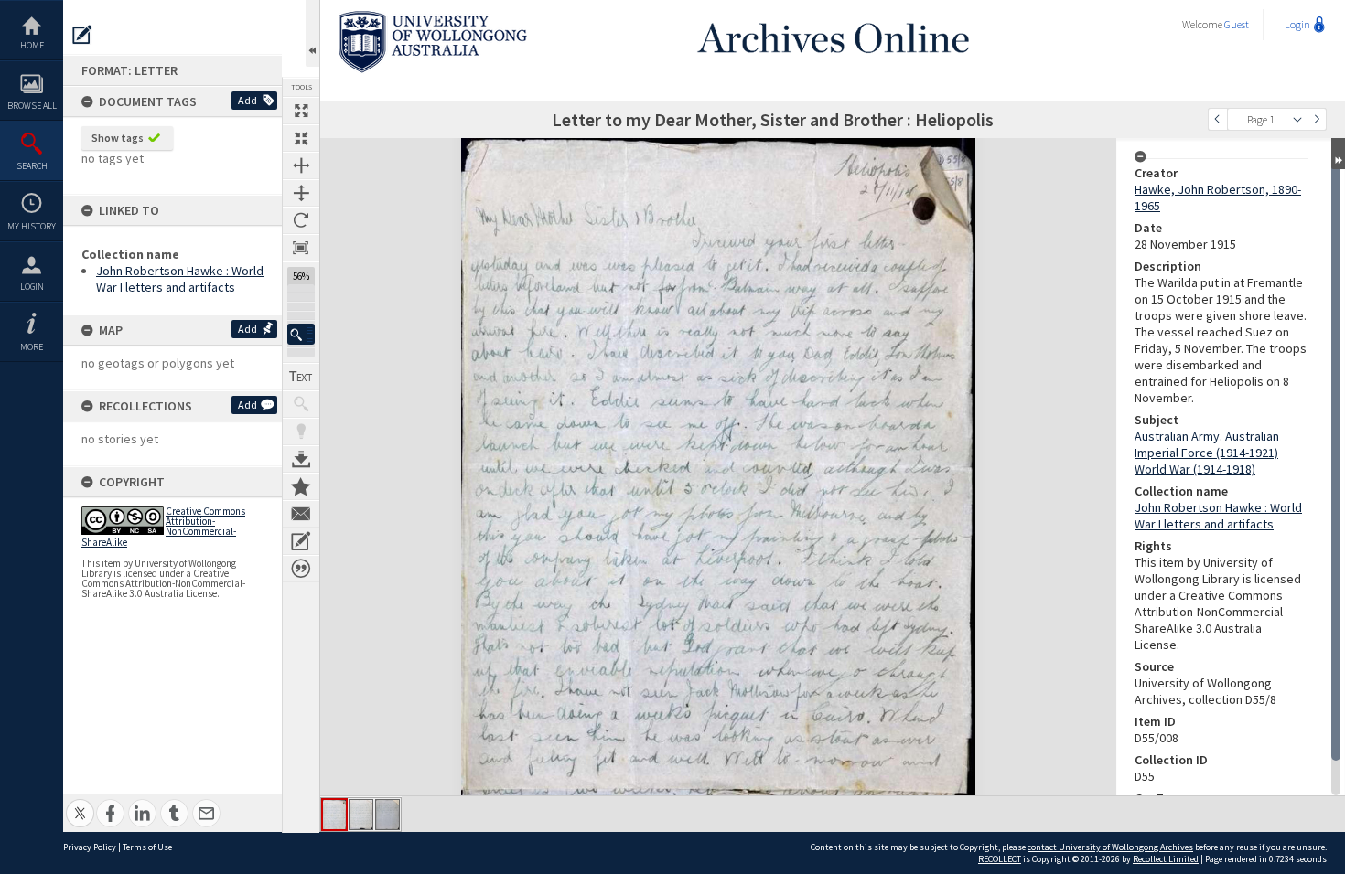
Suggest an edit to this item (82, 35)
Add (247, 100)
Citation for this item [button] (301, 568)
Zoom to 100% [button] (301, 247)
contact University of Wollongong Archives (1110, 847)
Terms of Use (147, 847)
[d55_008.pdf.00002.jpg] (361, 814)
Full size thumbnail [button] (301, 110)
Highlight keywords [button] (301, 431)
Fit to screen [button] (301, 138)
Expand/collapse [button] (1338, 153)
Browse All (32, 106)
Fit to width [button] (301, 165)
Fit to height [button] (301, 193)
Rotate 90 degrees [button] (301, 220)
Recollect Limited (1166, 859)
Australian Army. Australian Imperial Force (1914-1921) (1207, 444)
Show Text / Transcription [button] (301, 376)
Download (301, 459)
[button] (301, 334)
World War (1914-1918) (1195, 469)
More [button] (31, 347)
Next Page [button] (1316, 119)
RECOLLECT (999, 859)
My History (31, 226)
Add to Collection (301, 486)
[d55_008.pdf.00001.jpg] (334, 814)
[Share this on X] (80, 803)
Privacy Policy (89, 847)
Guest (1236, 24)
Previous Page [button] (1218, 119)
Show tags (117, 137)
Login (32, 287)
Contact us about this (301, 514)
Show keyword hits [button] (301, 404)
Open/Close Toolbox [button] (312, 33)
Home (32, 45)
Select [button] (1297, 119)
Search (32, 166)
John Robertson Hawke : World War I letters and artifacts (180, 278)
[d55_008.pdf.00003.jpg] (387, 814)
